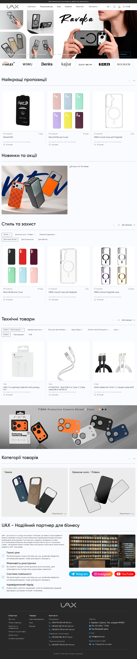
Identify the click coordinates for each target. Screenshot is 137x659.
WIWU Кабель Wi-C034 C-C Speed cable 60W (114, 387)
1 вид (132, 134)
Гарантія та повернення (13, 627)
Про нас (12, 619)
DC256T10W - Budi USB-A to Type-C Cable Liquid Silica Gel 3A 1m (67, 389)
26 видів (131, 289)
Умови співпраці (15, 623)
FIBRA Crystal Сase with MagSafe (108, 137)
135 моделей (53, 134)
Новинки (68, 7)
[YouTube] (90, 644)
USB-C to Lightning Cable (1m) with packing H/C (21, 389)
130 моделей (7, 134)
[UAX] (12, 6)
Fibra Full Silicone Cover (58, 137)
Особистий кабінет (16, 639)
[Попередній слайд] (101, 54)
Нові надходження (36, 619)
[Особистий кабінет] (119, 6)
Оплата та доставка (17, 632)
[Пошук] (114, 6)
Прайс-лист (13, 635)
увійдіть (74, 1)
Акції (59, 7)
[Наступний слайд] (109, 54)
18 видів (85, 134)
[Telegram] (93, 644)
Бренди (32, 626)
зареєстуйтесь (84, 1)
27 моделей (98, 134)
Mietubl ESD (8, 137)
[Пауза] (105, 54)
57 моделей (98, 289)
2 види (40, 134)
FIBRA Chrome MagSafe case (106, 292)
